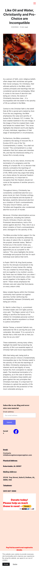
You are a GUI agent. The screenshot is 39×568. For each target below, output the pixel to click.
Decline (15, 564)
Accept (6, 564)
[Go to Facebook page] (16, 431)
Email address (8, 412)
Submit (9, 422)
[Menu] (34, 3)
